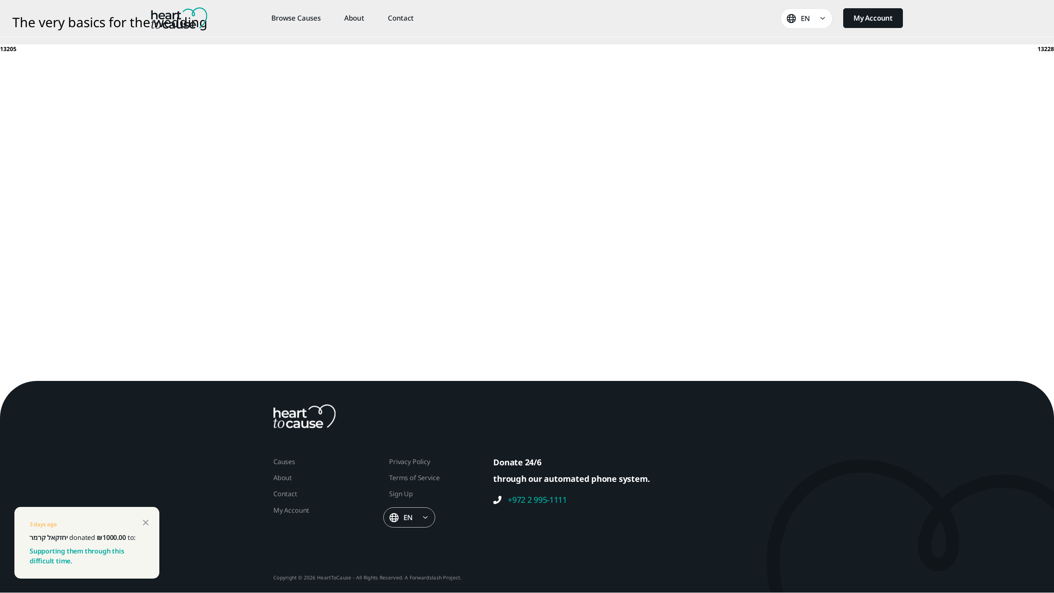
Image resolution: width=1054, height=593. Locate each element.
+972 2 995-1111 (537, 500)
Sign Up (401, 493)
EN (805, 18)
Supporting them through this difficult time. (77, 555)
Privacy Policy (409, 461)
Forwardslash (426, 577)
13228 (1046, 49)
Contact (401, 18)
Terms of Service (414, 477)
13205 (8, 49)
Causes (284, 461)
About (354, 18)
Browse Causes (296, 18)
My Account (873, 18)
